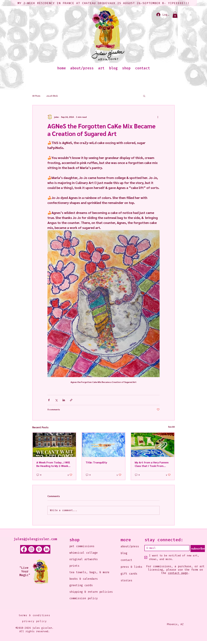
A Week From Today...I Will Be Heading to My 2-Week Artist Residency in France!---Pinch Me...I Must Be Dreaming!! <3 (54, 464)
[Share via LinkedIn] (63, 400)
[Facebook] (24, 549)
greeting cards (81, 585)
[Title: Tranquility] (103, 445)
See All (171, 426)
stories (126, 580)
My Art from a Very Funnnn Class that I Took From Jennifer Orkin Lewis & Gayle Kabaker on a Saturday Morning (152, 464)
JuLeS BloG (52, 96)
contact (126, 560)
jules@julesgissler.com (35, 539)
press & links (131, 566)
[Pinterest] (39, 549)
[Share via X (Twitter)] (56, 400)
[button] (175, 15)
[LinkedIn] (46, 549)
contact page (178, 573)
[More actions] (158, 117)
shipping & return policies (86, 591)
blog (124, 553)
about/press (130, 546)
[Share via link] (71, 400)
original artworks (83, 559)
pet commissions (81, 546)
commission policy (83, 598)
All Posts (36, 96)
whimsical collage (83, 552)
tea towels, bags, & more (86, 572)
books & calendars (83, 578)
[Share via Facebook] (48, 400)
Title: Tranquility (96, 462)
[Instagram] (31, 549)
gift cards (129, 573)
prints (74, 565)
